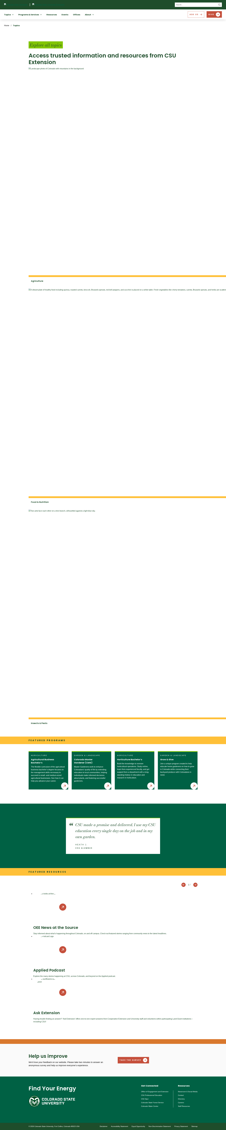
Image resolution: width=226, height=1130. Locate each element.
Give (211, 14)
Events (65, 14)
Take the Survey (130, 1060)
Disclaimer (103, 1126)
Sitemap (194, 1126)
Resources (51, 14)
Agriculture (37, 280)
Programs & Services (28, 14)
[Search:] (198, 4)
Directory (181, 1099)
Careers (181, 1102)
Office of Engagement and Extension (154, 1092)
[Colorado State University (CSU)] (17, 4)
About (88, 14)
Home (6, 26)
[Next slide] (195, 885)
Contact (181, 1095)
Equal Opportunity (138, 1126)
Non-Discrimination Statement (160, 1126)
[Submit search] (219, 4)
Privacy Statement (181, 1126)
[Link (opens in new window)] (52, 1101)
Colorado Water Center (149, 1106)
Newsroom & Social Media (188, 1092)
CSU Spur (145, 1099)
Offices (76, 14)
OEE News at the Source (55, 927)
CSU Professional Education (151, 1095)
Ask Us (194, 14)
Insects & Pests (39, 723)
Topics (7, 14)
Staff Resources (184, 1106)
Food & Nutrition (40, 502)
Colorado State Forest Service (152, 1102)
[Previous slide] (183, 885)
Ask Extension (46, 1012)
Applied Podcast (49, 970)
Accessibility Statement (119, 1126)
